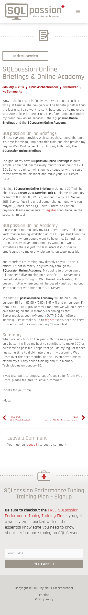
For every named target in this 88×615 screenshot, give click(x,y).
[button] (25, 56)
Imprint (44, 595)
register (50, 210)
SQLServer (70, 87)
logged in (32, 444)
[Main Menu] (78, 11)
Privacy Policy (44, 599)
